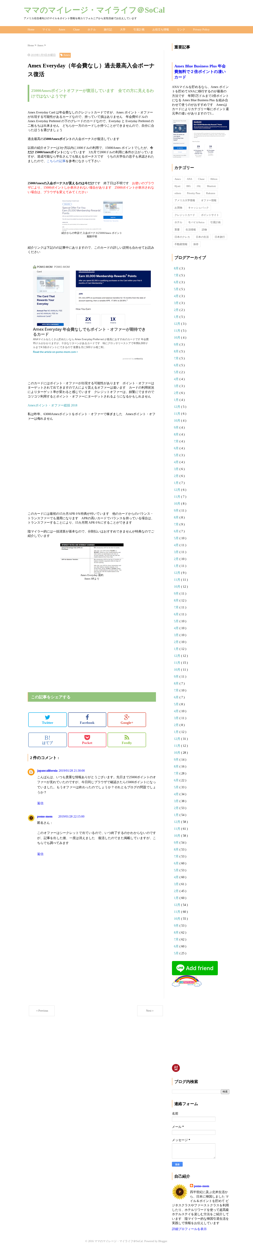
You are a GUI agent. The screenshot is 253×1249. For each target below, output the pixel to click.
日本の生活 (202, 236)
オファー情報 (208, 200)
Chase (76, 29)
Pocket (87, 743)
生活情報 (191, 229)
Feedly (127, 743)
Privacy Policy (201, 29)
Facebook (87, 723)
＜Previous (42, 1010)
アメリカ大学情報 (185, 200)
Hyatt (177, 186)
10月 (177, 337)
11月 (177, 330)
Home (31, 29)
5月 (176, 289)
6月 (176, 282)
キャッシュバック (198, 207)
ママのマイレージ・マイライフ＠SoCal (94, 10)
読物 (204, 229)
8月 (176, 268)
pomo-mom (44, 816)
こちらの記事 (56, 161)
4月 (176, 296)
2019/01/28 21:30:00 (72, 770)
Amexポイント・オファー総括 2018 (52, 405)
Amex (62, 29)
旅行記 (108, 29)
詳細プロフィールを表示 (189, 1229)
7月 (176, 275)
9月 (176, 344)
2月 (176, 310)
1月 (176, 316)
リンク (181, 29)
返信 (40, 803)
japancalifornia (47, 770)
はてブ (47, 739)
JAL (199, 186)
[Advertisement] (92, 461)
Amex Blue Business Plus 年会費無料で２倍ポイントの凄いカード (200, 71)
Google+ (127, 723)
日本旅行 (220, 236)
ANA (189, 178)
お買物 (178, 207)
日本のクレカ (182, 236)
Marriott (211, 186)
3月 (176, 303)
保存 (195, 244)
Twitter (47, 723)
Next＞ (150, 1010)
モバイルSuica (196, 222)
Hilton (214, 178)
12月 (177, 323)
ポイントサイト (210, 214)
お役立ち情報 (160, 29)
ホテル (92, 29)
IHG (188, 186)
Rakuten (210, 193)
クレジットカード (185, 214)
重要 (177, 229)
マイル (46, 29)
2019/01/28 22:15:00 (71, 816)
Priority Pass (193, 193)
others (178, 193)
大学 (123, 29)
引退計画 (138, 29)
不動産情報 (181, 244)
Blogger (162, 1241)
